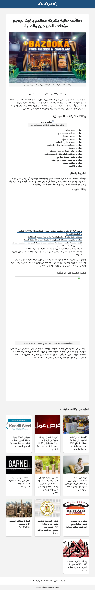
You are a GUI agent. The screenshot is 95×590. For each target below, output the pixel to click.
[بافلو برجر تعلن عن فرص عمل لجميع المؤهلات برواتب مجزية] (76, 517)
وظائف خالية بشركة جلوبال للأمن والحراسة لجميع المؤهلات (55, 237)
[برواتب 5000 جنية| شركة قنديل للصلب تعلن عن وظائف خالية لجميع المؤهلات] (19, 434)
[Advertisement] (47, 210)
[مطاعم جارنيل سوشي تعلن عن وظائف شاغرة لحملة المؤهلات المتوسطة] (19, 476)
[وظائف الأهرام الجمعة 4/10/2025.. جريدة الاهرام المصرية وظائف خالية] (76, 556)
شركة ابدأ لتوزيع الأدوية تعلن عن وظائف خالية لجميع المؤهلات (54, 248)
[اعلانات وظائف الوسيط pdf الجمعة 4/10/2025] (19, 517)
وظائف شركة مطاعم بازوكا (53, 351)
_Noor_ (54, 94)
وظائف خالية (70, 409)
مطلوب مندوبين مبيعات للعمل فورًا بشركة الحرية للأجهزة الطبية (53, 240)
